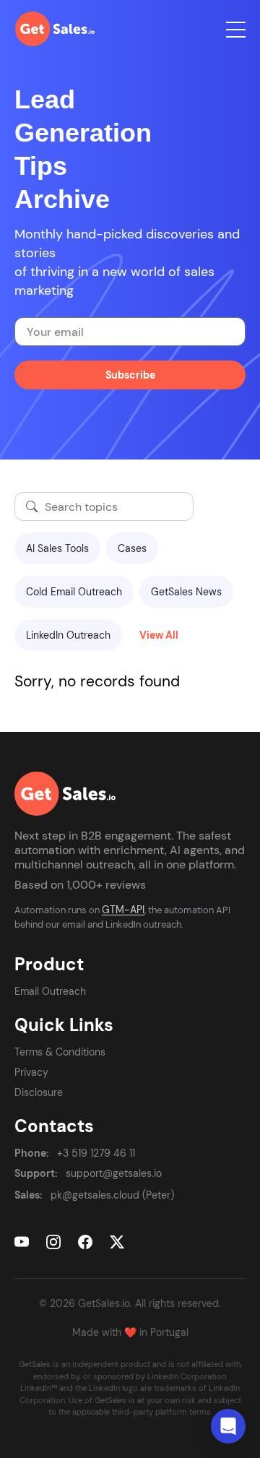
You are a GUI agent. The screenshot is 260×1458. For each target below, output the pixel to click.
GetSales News (186, 591)
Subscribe (130, 374)
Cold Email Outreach (74, 591)
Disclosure (38, 1092)
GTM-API (123, 909)
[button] (228, 1426)
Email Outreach (50, 991)
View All (158, 635)
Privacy (31, 1072)
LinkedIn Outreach (68, 635)
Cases (132, 548)
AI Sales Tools (57, 548)
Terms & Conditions (59, 1051)
